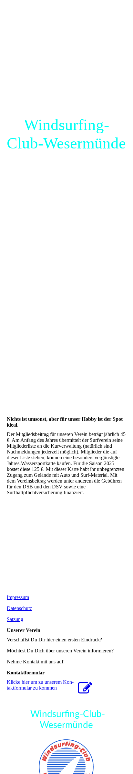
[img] (66, 193)
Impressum (18, 597)
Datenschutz (19, 608)
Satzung (15, 619)
